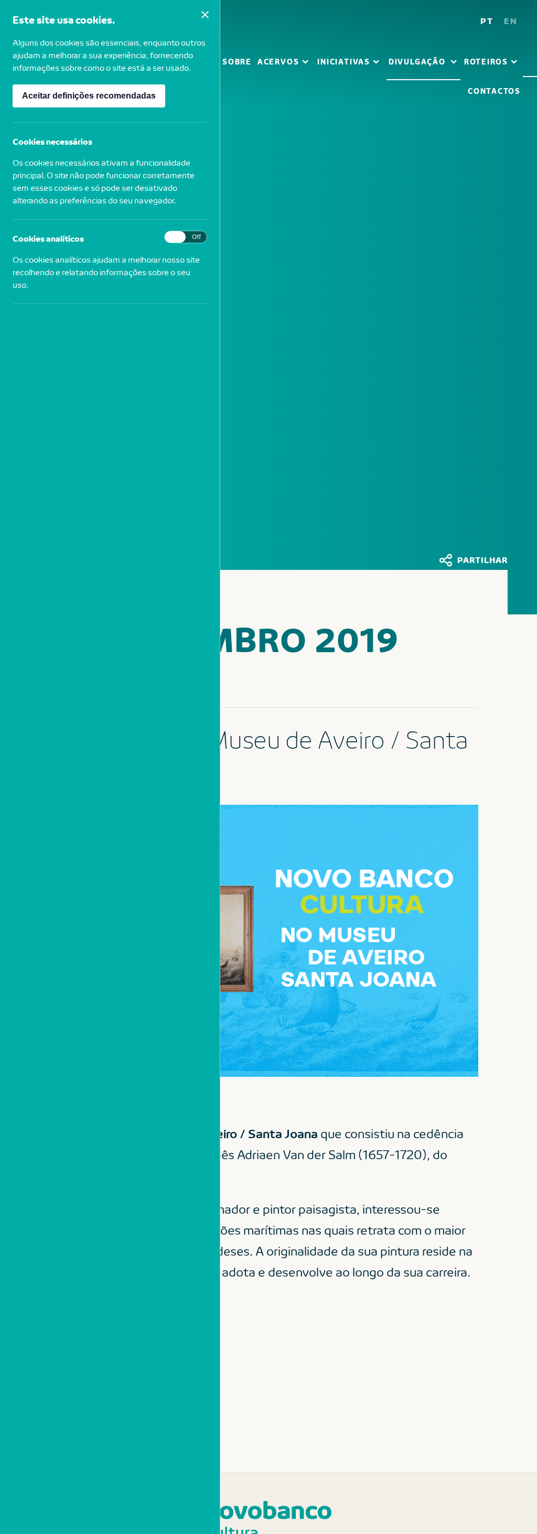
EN (511, 21)
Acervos (278, 61)
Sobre (237, 61)
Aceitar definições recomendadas (89, 95)
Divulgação (417, 61)
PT (486, 21)
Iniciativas (343, 61)
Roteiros (486, 61)
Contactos (494, 91)
